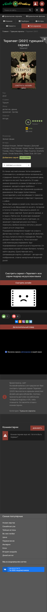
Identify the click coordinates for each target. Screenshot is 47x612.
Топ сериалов (35, 26)
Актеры (40, 21)
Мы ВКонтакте (19, 569)
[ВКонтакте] (16, 321)
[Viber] (23, 321)
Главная (6, 31)
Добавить (37, 428)
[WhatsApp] (27, 321)
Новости (11, 26)
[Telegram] (30, 321)
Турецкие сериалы (17, 31)
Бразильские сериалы (13, 16)
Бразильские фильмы (36, 16)
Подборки (25, 21)
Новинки (8, 21)
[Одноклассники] (20, 321)
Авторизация (35, 3)
